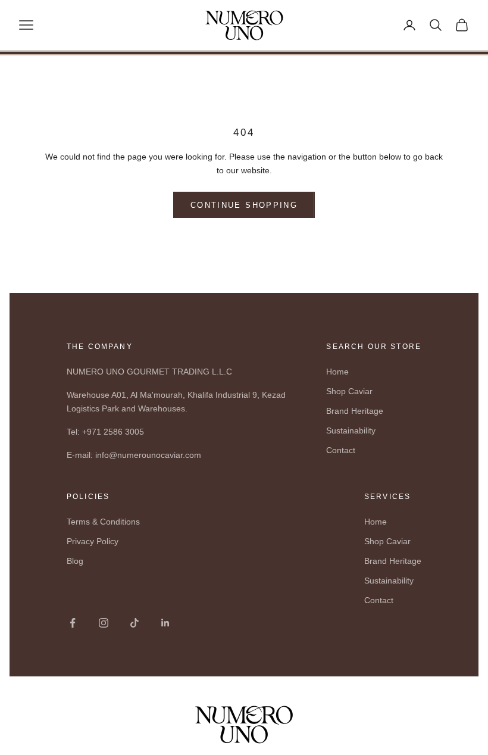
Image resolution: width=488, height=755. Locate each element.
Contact (340, 450)
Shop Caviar (349, 391)
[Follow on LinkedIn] (165, 623)
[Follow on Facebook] (73, 623)
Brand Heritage (354, 411)
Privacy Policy (92, 541)
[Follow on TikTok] (134, 623)
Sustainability (351, 430)
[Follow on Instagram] (104, 623)
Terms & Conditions (103, 521)
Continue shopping (244, 205)
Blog (75, 561)
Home (337, 371)
